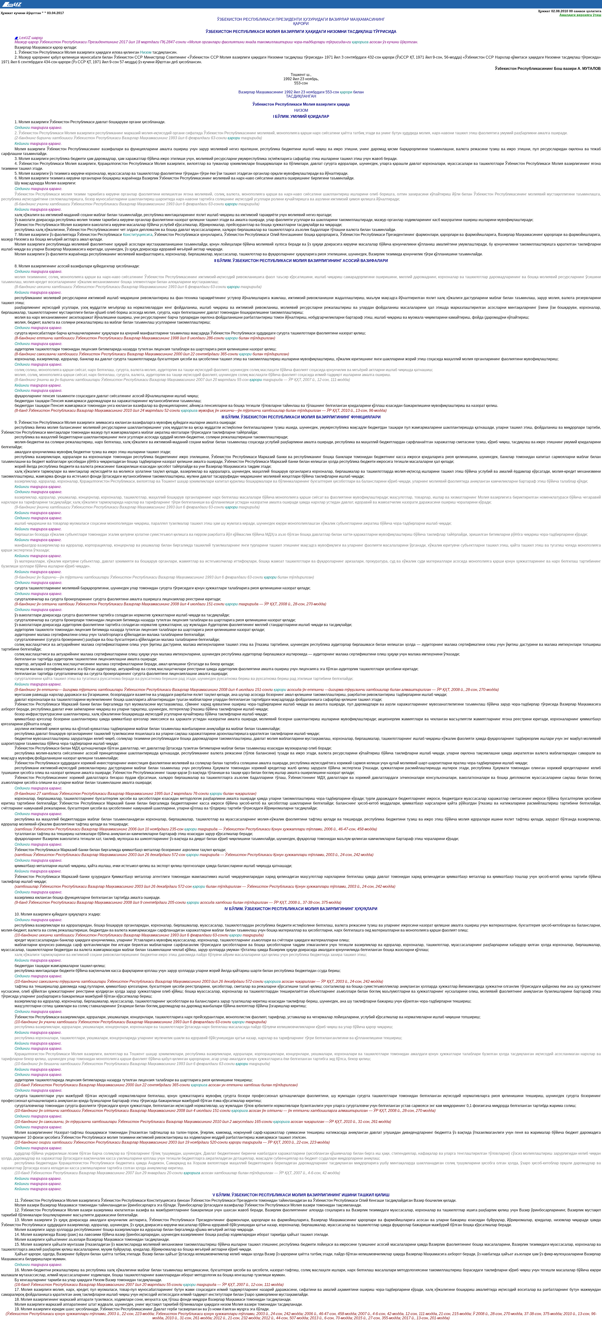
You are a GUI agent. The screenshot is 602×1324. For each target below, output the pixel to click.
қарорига (360, 42)
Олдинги (22, 128)
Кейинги (22, 144)
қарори (346, 92)
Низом (146, 52)
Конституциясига (137, 235)
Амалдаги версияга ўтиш (580, 15)
